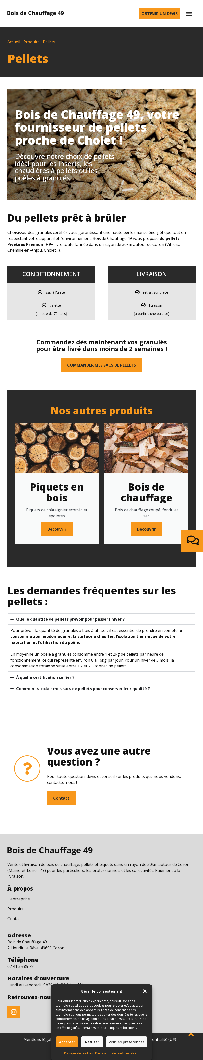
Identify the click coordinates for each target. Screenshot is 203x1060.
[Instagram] (13, 1012)
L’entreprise (18, 899)
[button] (144, 991)
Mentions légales (39, 1039)
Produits (31, 41)
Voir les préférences (127, 1041)
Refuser (92, 1041)
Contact (14, 918)
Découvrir (56, 529)
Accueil (13, 41)
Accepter (67, 1041)
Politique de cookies (78, 1053)
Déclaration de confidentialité (116, 1053)
